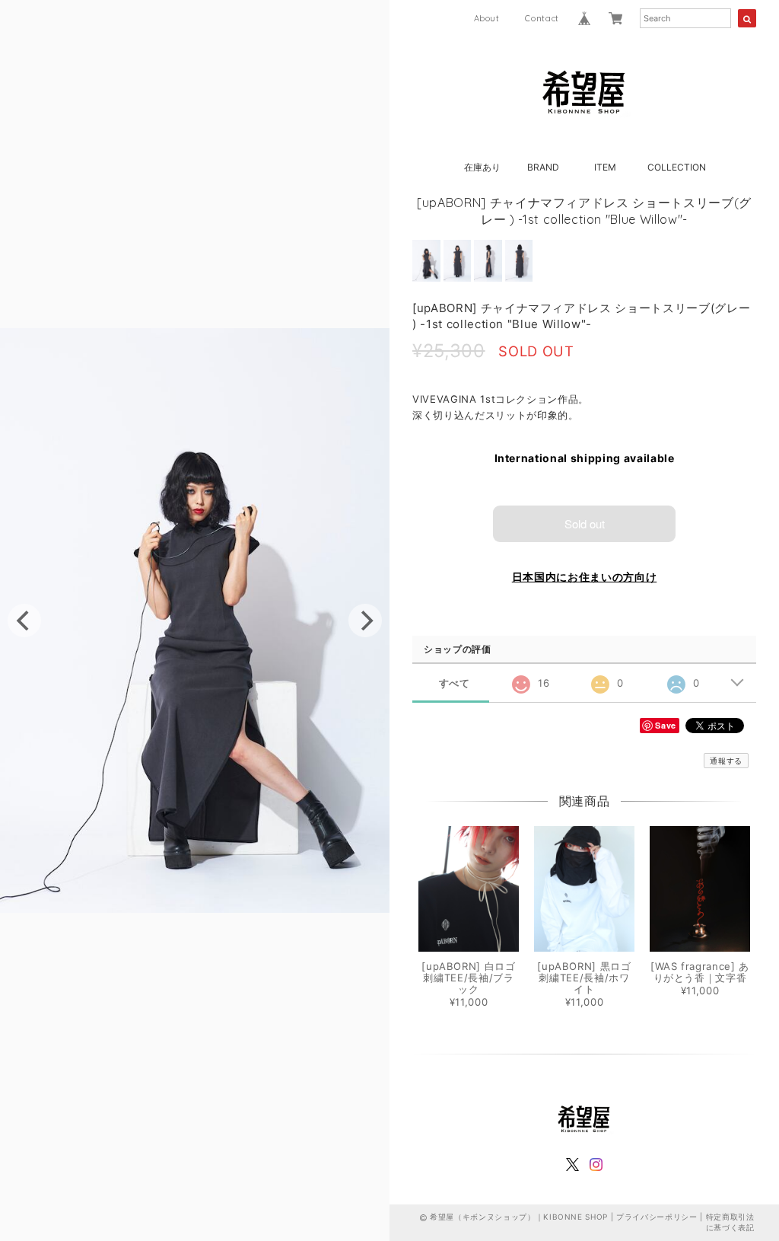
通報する (726, 760)
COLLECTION (676, 167)
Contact (542, 18)
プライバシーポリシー (657, 1216)
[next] (365, 620)
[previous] (24, 620)
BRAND (543, 167)
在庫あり (482, 167)
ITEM (605, 167)
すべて (454, 683)
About (487, 18)
